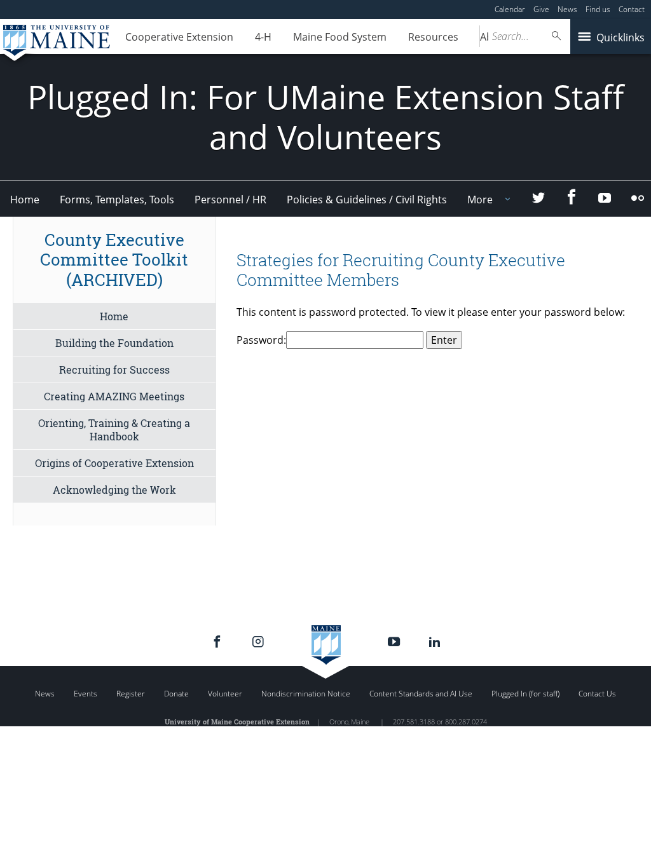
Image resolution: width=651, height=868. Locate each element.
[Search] (556, 36)
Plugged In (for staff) (525, 693)
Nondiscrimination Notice (305, 693)
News (567, 9)
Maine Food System (340, 37)
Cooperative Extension (179, 37)
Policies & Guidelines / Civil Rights (367, 200)
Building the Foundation (114, 342)
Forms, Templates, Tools (117, 200)
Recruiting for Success (114, 369)
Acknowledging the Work (114, 489)
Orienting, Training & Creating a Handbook (114, 429)
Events (85, 693)
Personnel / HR (230, 200)
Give (541, 9)
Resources (433, 37)
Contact (632, 9)
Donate (176, 693)
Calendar (510, 9)
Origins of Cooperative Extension (114, 463)
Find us (598, 9)
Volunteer (225, 693)
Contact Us (597, 693)
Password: (261, 340)
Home (24, 200)
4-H (263, 37)
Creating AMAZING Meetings (114, 396)
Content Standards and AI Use (420, 693)
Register (130, 693)
